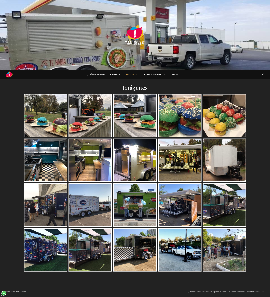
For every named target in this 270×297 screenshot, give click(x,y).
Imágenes (131, 74)
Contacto (177, 74)
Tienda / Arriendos (154, 74)
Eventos (115, 74)
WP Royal (22, 291)
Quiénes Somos (96, 74)
